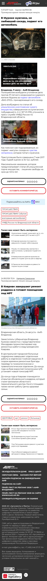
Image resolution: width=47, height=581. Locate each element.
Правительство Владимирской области (19, 328)
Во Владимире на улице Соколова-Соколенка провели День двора (24, 437)
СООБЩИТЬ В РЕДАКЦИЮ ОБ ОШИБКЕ (20, 499)
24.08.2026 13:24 (8, 278)
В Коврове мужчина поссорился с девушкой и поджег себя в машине (24, 242)
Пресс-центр (34, 472)
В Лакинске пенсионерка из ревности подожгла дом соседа (25, 265)
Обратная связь (10, 475)
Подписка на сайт (11, 484)
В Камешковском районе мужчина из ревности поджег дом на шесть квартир (26, 257)
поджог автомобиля (30, 97)
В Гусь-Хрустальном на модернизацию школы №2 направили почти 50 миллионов (26, 431)
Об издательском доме (14, 472)
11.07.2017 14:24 (7, 10)
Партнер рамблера (22, 569)
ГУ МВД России (8, 59)
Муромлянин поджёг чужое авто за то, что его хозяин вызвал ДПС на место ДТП (27, 234)
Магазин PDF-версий (30, 475)
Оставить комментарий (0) (24, 191)
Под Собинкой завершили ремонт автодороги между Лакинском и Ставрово (27, 453)
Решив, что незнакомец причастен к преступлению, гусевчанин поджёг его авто (26, 251)
